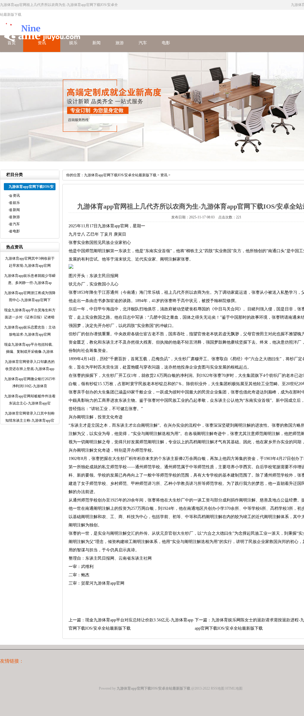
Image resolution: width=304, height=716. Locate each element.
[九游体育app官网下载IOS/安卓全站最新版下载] (41, 45)
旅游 (119, 43)
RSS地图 (217, 688)
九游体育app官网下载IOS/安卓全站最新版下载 (120, 175)
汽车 (143, 43)
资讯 (16, 195)
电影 (166, 43)
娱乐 (16, 203)
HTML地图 (234, 688)
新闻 (96, 43)
